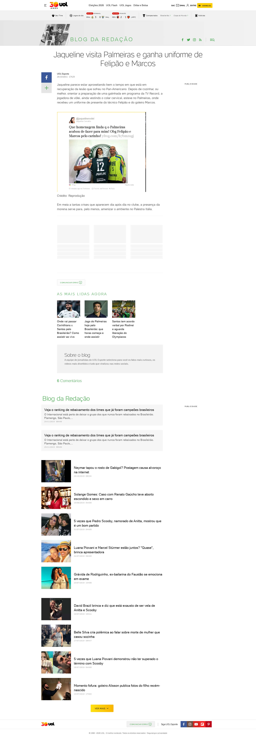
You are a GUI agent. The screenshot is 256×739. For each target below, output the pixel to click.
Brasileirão (164, 16)
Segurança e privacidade (156, 733)
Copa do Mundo (180, 16)
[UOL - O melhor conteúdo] (58, 5)
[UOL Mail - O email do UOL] (180, 5)
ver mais (100, 708)
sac (173, 5)
